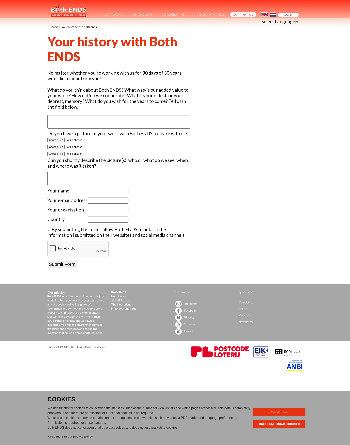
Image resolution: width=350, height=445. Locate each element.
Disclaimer (100, 347)
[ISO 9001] (260, 356)
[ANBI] (294, 370)
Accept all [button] (279, 411)
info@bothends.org (123, 308)
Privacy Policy (84, 347)
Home (55, 27)
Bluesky (189, 317)
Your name (58, 190)
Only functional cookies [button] (279, 424)
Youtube (189, 324)
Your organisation (65, 209)
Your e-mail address (67, 200)
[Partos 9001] (288, 356)
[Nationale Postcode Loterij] (220, 356)
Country (56, 219)
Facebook (190, 310)
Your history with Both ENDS (79, 27)
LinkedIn (189, 331)
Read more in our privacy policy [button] (70, 436)
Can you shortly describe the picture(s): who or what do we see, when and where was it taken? (117, 163)
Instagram (190, 303)
